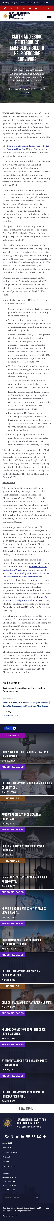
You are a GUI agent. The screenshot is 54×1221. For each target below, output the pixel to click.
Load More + (27, 1109)
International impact (10, 1152)
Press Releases (9, 1166)
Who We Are (7, 1148)
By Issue (6, 1162)
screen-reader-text (27, 748)
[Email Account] (42, 8)
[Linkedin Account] (23, 8)
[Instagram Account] (17, 8)
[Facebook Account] (5, 8)
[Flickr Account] (36, 8)
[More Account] (48, 8)
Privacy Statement (10, 1216)
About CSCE (7, 1143)
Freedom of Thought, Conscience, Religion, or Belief (25, 703)
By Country (7, 1157)
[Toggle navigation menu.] (49, 16)
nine (39, 560)
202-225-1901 (26, 3)
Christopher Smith (10, 715)
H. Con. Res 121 (34, 580)
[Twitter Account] (11, 8)
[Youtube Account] (30, 8)
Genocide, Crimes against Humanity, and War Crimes (25, 706)
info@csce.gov (11, 3)
